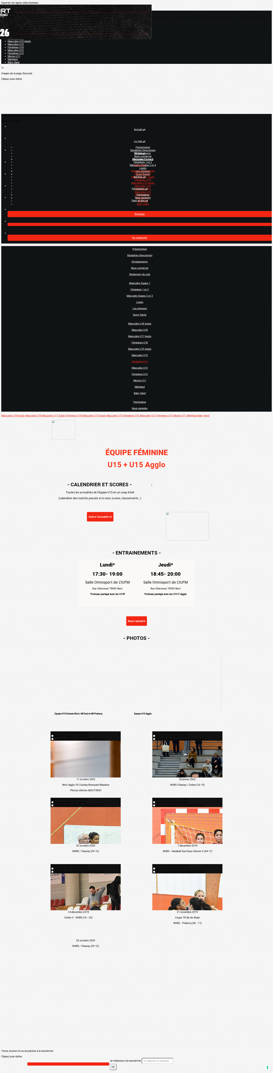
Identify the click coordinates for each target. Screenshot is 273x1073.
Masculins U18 (143, 174)
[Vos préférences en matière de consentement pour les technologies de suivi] (267, 1067)
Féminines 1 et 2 (143, 162)
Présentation (143, 147)
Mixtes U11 (14, 56)
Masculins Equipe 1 (142, 159)
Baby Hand (13, 62)
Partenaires (142, 194)
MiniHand (13, 59)
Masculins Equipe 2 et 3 (140, 295)
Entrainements (140, 261)
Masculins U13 (16, 50)
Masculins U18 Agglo (143, 171)
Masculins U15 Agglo (19, 41)
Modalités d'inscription (142, 150)
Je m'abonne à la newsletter (126, 1060)
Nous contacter (143, 156)
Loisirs (142, 168)
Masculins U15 (16, 44)
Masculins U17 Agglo (139, 336)
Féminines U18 (143, 180)
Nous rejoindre (143, 197)
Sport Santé (139, 314)
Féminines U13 (16, 53)
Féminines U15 (16, 47)
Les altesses (140, 308)
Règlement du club (139, 274)
